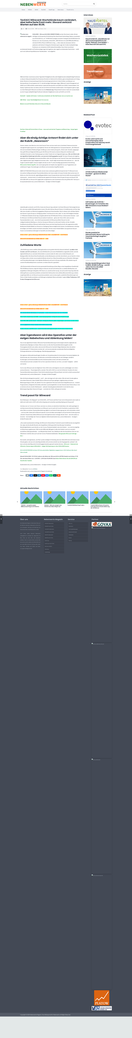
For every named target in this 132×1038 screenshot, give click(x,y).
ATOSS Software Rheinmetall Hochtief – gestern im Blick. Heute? (97, 174)
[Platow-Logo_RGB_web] (102, 997)
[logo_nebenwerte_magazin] (33, 4)
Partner (70, 537)
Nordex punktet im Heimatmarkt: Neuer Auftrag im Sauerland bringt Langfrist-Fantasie (98, 235)
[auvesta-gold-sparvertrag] (98, 95)
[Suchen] (94, 4)
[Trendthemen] (98, 72)
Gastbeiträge (47, 552)
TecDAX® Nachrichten (49, 532)
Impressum (71, 526)
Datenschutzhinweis (73, 532)
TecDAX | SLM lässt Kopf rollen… (76, 505)
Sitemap (70, 540)
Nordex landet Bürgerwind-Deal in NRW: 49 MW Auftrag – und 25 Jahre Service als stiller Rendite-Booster (98, 266)
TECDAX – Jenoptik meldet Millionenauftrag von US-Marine (30, 505)
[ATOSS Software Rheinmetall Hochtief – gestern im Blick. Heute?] (98, 157)
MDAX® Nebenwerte (49, 523)
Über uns (70, 523)
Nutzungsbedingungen (73, 529)
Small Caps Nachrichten (49, 543)
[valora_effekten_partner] (102, 1008)
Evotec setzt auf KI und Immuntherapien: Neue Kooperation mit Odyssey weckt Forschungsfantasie (98, 141)
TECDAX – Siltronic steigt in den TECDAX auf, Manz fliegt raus (53, 505)
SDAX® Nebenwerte (49, 534)
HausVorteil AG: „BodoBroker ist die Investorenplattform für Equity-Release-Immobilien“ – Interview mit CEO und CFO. (98, 41)
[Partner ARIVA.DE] (102, 816)
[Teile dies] (31, 475)
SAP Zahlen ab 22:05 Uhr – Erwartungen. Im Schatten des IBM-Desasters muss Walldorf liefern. (97, 205)
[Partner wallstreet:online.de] (102, 700)
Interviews (47, 549)
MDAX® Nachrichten (49, 526)
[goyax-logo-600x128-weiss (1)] (102, 524)
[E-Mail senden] (27, 475)
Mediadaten (71, 534)
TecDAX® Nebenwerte (49, 529)
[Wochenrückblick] (98, 56)
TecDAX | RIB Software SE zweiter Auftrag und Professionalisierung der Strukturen (100, 506)
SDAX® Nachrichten (49, 537)
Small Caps (47, 540)
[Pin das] (43, 475)
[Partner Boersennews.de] (102, 931)
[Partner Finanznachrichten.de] (102, 584)
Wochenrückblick (48, 546)
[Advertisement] (50, 65)
